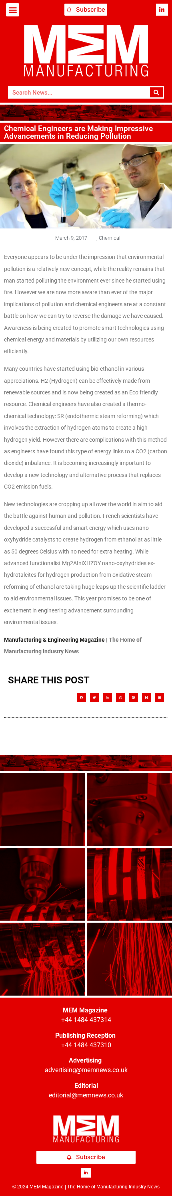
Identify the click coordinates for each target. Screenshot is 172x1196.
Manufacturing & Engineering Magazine (54, 639)
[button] (12, 9)
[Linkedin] (162, 10)
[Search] (156, 92)
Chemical (109, 238)
